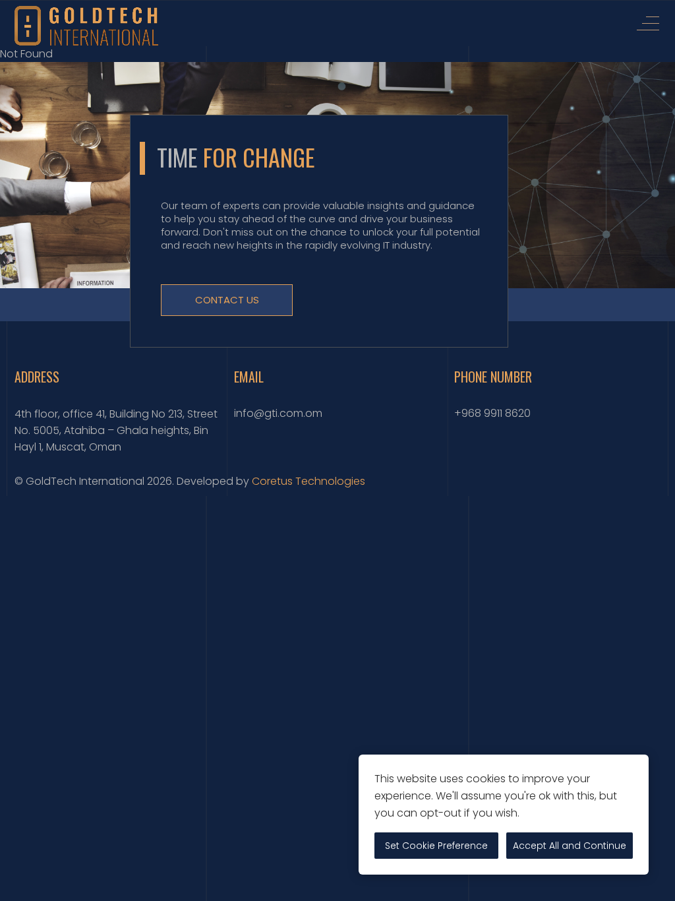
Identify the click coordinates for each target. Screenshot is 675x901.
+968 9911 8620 (492, 413)
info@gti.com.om (278, 413)
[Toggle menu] (648, 23)
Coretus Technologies (308, 481)
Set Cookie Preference (436, 845)
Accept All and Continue (569, 845)
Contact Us (227, 300)
